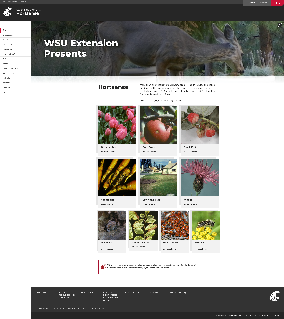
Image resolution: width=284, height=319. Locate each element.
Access (248, 315)
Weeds (5, 64)
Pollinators (7, 78)
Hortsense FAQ (178, 293)
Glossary (6, 88)
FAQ (4, 92)
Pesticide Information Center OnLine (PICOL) (110, 296)
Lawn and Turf (9, 54)
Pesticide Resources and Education (67, 295)
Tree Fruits (7, 40)
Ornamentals (8, 35)
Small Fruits (7, 45)
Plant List (6, 83)
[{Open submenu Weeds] (28, 63)
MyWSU (265, 315)
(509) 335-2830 (99, 308)
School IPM (87, 293)
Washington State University (14, 2)
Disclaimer (153, 293)
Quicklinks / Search (256, 3)
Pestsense (42, 293)
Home (7, 30)
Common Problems (10, 68)
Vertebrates (7, 59)
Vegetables (7, 49)
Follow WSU (275, 315)
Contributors (133, 293)
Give (278, 3)
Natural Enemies (9, 73)
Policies (257, 315)
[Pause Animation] (280, 25)
